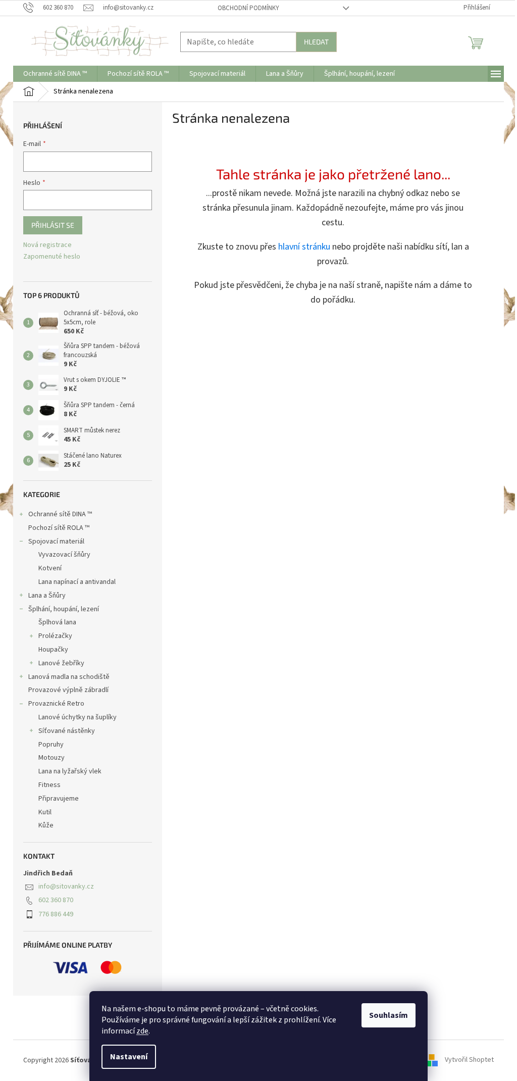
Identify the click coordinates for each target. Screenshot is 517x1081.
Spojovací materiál (56, 541)
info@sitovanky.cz (66, 886)
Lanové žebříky (61, 663)
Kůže (46, 825)
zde (142, 1031)
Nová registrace (47, 245)
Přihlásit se (52, 225)
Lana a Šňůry (47, 596)
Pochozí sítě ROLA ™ (58, 528)
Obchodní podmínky (248, 8)
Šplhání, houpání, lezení (63, 609)
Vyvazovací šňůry (64, 555)
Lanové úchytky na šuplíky (77, 717)
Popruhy (51, 745)
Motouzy (51, 758)
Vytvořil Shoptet (469, 1060)
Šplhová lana (57, 622)
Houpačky (53, 650)
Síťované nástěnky (66, 731)
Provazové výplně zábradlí (68, 690)
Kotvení (50, 568)
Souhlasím (388, 1015)
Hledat (316, 41)
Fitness (49, 785)
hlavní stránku (304, 246)
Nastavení (128, 1056)
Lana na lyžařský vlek (69, 771)
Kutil (44, 812)
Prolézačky (55, 636)
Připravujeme (58, 799)
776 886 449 (55, 914)
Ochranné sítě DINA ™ (60, 514)
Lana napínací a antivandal (77, 582)
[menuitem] (55, 74)
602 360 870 (55, 900)
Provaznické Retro (56, 704)
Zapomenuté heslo (51, 257)
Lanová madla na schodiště (69, 677)
